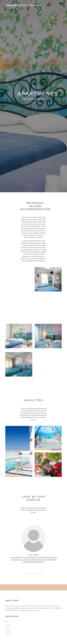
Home (7, 621)
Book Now (8, 634)
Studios (7, 627)
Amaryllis (8, 624)
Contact (7, 631)
